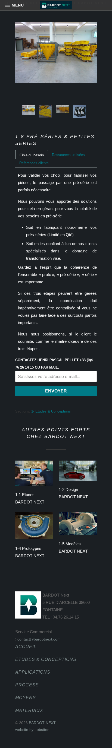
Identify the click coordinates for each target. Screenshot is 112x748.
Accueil (25, 646)
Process (27, 685)
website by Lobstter (32, 729)
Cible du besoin (32, 155)
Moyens (25, 697)
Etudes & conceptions (45, 659)
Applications (32, 672)
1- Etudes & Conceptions (51, 411)
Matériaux (29, 710)
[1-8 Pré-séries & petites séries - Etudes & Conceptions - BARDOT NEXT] (56, 52)
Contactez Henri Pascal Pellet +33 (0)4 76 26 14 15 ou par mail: (54, 363)
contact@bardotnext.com (39, 639)
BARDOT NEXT (42, 723)
